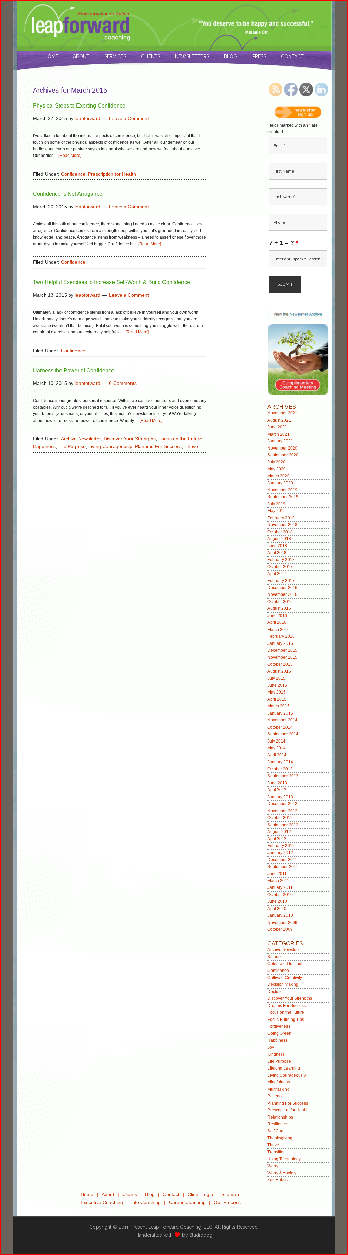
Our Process (227, 1202)
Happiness (44, 446)
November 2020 (282, 448)
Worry (272, 1165)
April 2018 (276, 552)
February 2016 (281, 636)
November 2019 (282, 490)
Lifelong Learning (283, 1068)
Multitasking (278, 1089)
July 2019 (276, 504)
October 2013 (280, 769)
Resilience (277, 1124)
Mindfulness (278, 1082)
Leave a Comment (129, 118)
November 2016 (282, 594)
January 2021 (280, 441)
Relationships (280, 1117)
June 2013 (277, 783)
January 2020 (280, 482)
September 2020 (282, 455)
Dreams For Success (286, 1005)
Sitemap (230, 1194)
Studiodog (200, 1235)
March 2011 (278, 880)
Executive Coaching (102, 1202)
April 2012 (276, 838)
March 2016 (278, 629)
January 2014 (280, 762)
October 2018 (280, 531)
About (108, 1194)
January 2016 (280, 643)
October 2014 (280, 727)
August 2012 (279, 831)
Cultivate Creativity (284, 977)
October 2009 (280, 929)
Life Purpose (72, 446)
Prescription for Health (112, 174)
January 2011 (280, 887)
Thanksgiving (279, 1138)
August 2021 (279, 420)
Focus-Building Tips (285, 1019)
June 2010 (277, 901)
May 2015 (276, 692)
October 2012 (280, 817)
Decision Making (282, 984)
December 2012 (282, 803)
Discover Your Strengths (130, 438)
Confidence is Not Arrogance (67, 194)
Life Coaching (146, 1202)
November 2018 (282, 524)
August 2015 (279, 671)
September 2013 (282, 775)
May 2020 (276, 469)
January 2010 (280, 915)
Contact (171, 1194)
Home (87, 1194)
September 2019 (282, 496)
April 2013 (276, 789)
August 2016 (279, 608)
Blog (150, 1194)
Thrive (191, 446)
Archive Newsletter (81, 438)
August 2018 (279, 538)
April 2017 (276, 573)
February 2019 (281, 518)
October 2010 (280, 894)
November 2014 (282, 720)
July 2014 (276, 741)
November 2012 (282, 811)
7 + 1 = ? (283, 242)
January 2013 (280, 797)
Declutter (275, 991)
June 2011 (277, 873)
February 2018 (281, 559)
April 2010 (276, 908)
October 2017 (280, 566)
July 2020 (276, 462)
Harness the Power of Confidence (73, 370)
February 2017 (281, 580)
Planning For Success (158, 446)
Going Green (279, 1033)
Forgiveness (278, 1026)
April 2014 (276, 755)
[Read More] (69, 155)
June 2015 (277, 685)
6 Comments (123, 383)
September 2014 (282, 734)
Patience (275, 1096)
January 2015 (280, 713)
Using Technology (284, 1159)
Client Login (200, 1194)
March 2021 (278, 434)
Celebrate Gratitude (285, 963)
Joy (270, 1047)
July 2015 (276, 678)
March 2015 (278, 706)
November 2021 (282, 413)
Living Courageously (110, 446)
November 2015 (282, 657)
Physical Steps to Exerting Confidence (79, 106)
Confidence (73, 174)
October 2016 (280, 601)
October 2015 (280, 664)
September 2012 (282, 824)
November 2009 (282, 922)
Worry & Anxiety (281, 1173)
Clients (129, 1194)
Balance (275, 956)
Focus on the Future (180, 438)
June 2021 (277, 427)
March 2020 (278, 476)
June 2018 (277, 545)
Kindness (276, 1054)
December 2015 (282, 650)
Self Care (276, 1131)
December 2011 (282, 859)
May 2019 (276, 510)
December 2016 (282, 587)
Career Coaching (187, 1202)
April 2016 (276, 622)
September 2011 (282, 866)
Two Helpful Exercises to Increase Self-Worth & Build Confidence (111, 282)
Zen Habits (277, 1179)
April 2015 (276, 699)
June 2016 (277, 615)
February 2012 (281, 845)
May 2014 (276, 748)
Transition (276, 1152)
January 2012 (280, 852)
